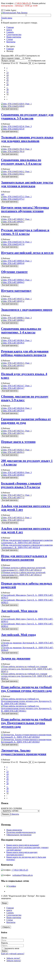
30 (7, 89)
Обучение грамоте (14, 271)
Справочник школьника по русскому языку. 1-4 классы (21, 161)
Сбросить (14, 814)
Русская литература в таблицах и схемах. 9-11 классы (25, 231)
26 (7, 80)
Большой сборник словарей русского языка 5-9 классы (21, 485)
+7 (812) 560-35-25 (22, 3)
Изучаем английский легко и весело (27, 252)
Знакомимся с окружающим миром (26, 309)
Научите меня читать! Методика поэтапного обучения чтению (25, 209)
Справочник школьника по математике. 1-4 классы (21, 330)
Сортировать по (32, 56)
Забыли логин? (13, 958)
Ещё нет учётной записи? (12, 953)
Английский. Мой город (18, 634)
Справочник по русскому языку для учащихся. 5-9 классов (27, 116)
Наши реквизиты (14, 830)
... (7, 87)
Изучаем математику (16, 290)
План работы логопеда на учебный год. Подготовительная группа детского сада (26, 723)
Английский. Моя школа (19, 611)
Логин (4, 938)
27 (7, 82)
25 (7, 77)
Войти (4, 951)
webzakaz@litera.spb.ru (22, 875)
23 (7, 73)
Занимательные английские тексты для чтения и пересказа (27, 184)
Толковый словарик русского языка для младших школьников (27, 139)
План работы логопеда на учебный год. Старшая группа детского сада (26, 688)
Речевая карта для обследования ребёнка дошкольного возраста (24, 353)
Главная (10, 49)
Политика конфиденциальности (21, 832)
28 (7, 85)
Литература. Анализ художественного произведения (23, 752)
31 (7, 92)
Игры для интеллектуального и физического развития (24, 557)
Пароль (4, 943)
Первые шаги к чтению (18, 441)
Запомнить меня (11, 948)
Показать (23, 63)
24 (7, 75)
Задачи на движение (15, 658)
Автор (28, 58)
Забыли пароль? (13, 960)
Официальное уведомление (19, 835)
